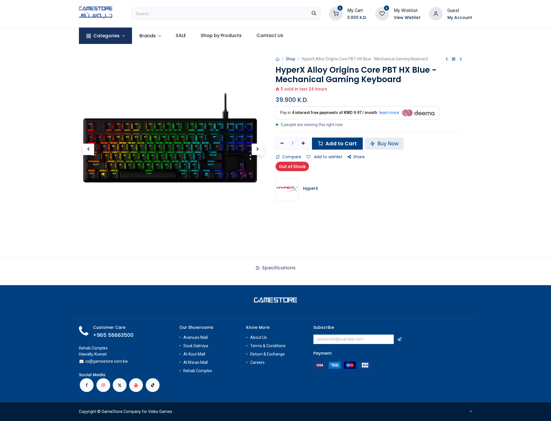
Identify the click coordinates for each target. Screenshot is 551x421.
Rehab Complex (197, 370)
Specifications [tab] (278, 267)
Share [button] (359, 157)
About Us (258, 337)
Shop (290, 59)
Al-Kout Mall (194, 354)
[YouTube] (136, 385)
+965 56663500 (113, 335)
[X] (120, 385)
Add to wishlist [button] (327, 157)
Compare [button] (291, 157)
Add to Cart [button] (340, 143)
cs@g (90, 361)
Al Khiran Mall (195, 362)
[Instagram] (103, 385)
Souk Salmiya (196, 345)
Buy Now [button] (387, 143)
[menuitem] (105, 36)
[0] (336, 13)
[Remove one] (282, 143)
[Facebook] (87, 385)
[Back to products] (453, 59)
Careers (257, 362)
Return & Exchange (267, 354)
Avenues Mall (195, 337)
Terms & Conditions (268, 345)
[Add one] (303, 143)
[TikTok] (153, 385)
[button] (88, 149)
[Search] (314, 14)
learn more (389, 112)
